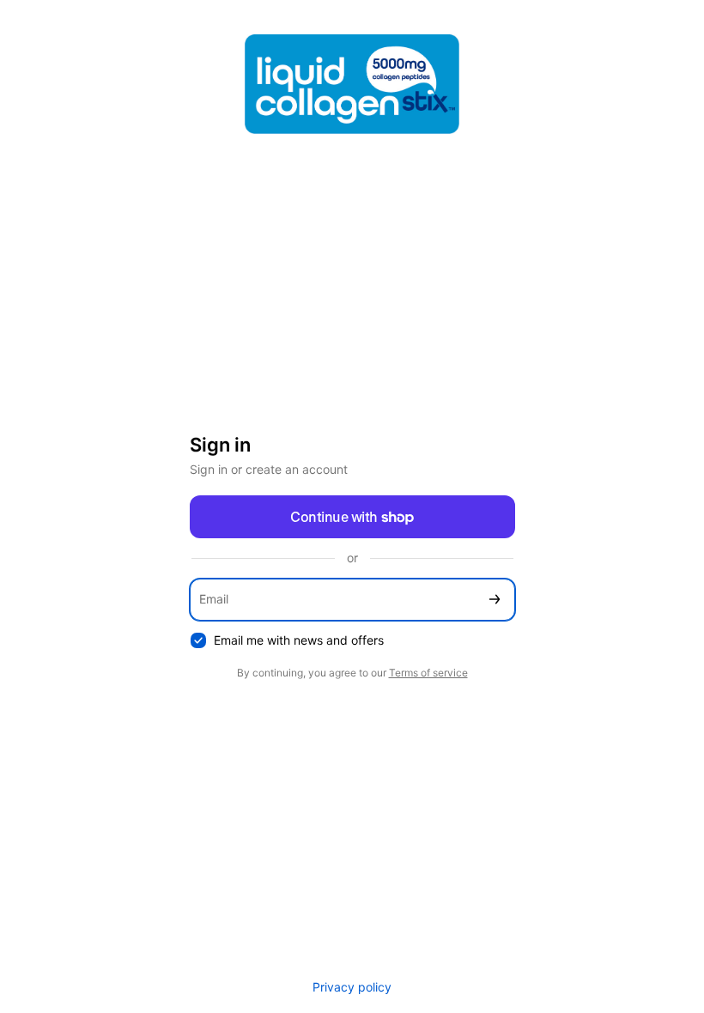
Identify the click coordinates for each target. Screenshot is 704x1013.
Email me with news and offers (299, 640)
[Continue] (494, 600)
